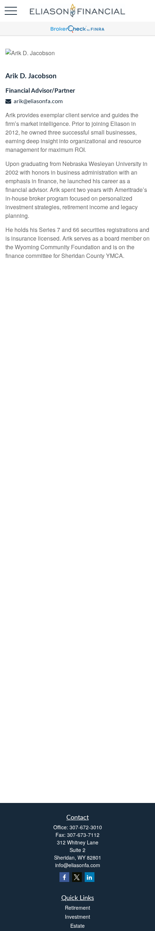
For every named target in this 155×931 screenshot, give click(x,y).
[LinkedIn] (89, 877)
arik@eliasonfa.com (38, 101)
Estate (77, 925)
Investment (77, 916)
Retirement (77, 907)
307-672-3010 (86, 827)
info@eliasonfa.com (77, 865)
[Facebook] (64, 877)
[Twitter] (77, 877)
